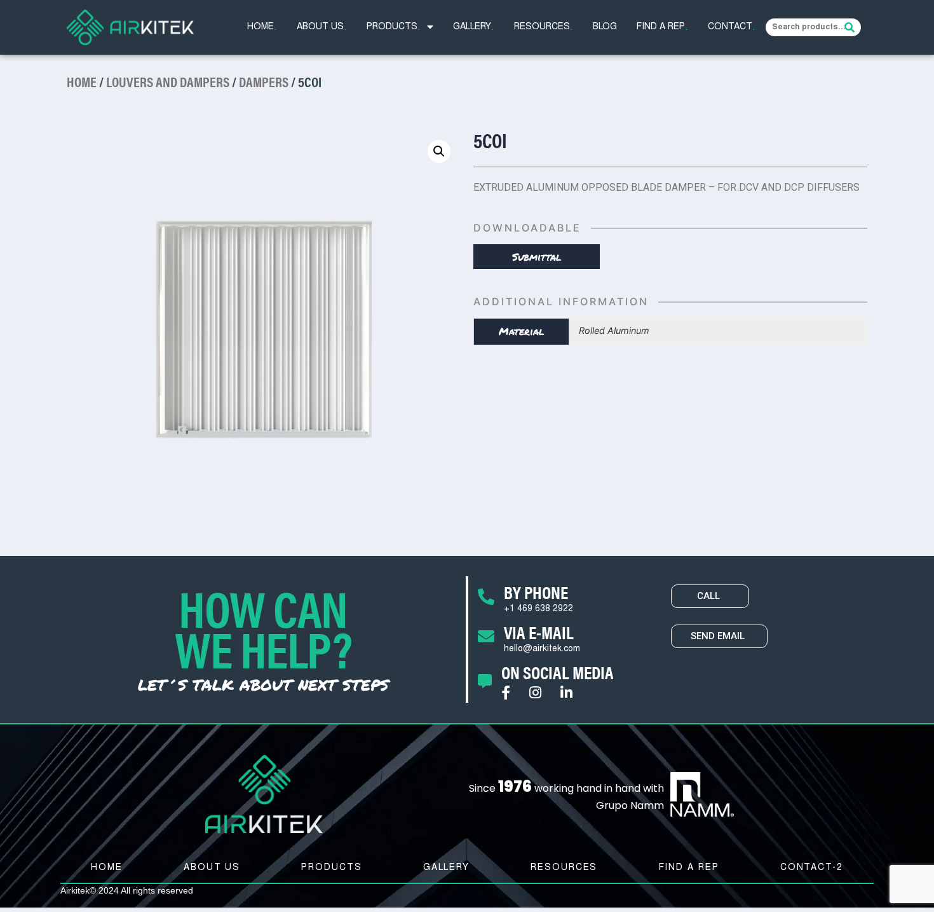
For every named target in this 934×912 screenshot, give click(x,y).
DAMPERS (263, 81)
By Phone (536, 591)
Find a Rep (662, 27)
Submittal (537, 256)
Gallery (473, 27)
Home (262, 27)
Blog (605, 27)
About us (322, 27)
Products (394, 27)
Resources (543, 27)
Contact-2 (811, 868)
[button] (710, 596)
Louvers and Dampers (167, 81)
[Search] (849, 27)
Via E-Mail (539, 631)
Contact (731, 27)
